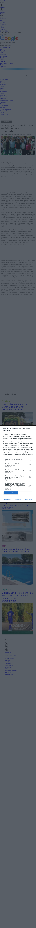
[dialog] (18, 464)
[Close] (32, 429)
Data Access (18, 499)
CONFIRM (11, 493)
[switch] (29, 464)
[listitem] (18, 460)
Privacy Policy (28, 499)
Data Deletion (8, 499)
